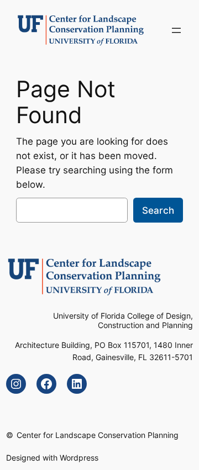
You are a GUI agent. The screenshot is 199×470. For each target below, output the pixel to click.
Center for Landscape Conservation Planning (98, 435)
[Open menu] (176, 30)
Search (158, 210)
